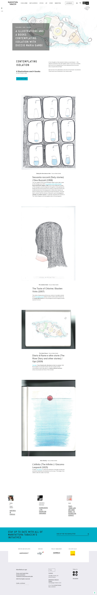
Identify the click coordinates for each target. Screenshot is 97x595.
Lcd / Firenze (26, 584)
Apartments (69, 3)
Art (46, 3)
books (24, 27)
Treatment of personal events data (24, 576)
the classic (39, 469)
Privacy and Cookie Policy (22, 573)
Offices (41, 3)
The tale (34, 365)
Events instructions (20, 574)
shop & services (33, 3)
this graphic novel (39, 296)
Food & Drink (24, 3)
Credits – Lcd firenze (20, 583)
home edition (19, 27)
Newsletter (75, 578)
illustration (29, 27)
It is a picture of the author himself (53, 184)
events (51, 3)
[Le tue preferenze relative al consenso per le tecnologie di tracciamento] (94, 592)
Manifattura (58, 3)
